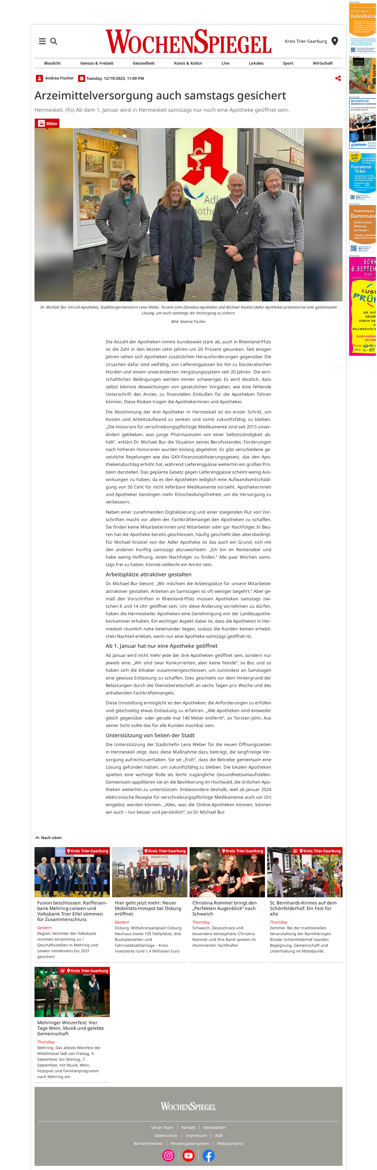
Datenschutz (166, 1135)
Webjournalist (230, 1143)
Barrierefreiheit (148, 1143)
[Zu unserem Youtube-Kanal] (188, 1155)
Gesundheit (144, 63)
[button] (42, 41)
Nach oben (51, 837)
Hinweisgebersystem (190, 1143)
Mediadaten (214, 1127)
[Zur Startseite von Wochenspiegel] (188, 41)
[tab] (47, 123)
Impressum (196, 1135)
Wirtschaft (323, 63)
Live (225, 63)
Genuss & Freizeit (96, 63)
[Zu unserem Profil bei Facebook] (209, 1155)
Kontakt (188, 1127)
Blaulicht (52, 63)
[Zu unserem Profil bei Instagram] (168, 1155)
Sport (288, 63)
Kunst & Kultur (188, 63)
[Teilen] (338, 78)
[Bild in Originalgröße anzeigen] (188, 214)
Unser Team (162, 1127)
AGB (219, 1135)
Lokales (256, 63)
